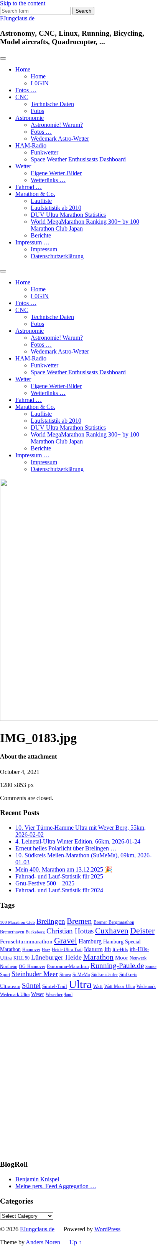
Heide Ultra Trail (67, 949)
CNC (21, 97)
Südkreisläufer (104, 974)
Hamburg (90, 941)
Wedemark (146, 986)
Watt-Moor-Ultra (119, 986)
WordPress (107, 1229)
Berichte (41, 235)
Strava (65, 974)
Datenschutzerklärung (57, 256)
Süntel (31, 985)
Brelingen (50, 921)
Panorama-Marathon (68, 966)
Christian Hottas (70, 931)
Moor (121, 958)
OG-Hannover (32, 966)
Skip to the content (22, 3)
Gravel (65, 940)
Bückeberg (35, 932)
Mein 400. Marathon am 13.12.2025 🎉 (63, 869)
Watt (98, 986)
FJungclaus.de (17, 18)
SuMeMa (81, 974)
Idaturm (93, 949)
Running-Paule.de (117, 965)
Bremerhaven (12, 932)
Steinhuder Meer (35, 974)
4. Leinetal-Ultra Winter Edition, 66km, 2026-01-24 (77, 841)
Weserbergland (59, 994)
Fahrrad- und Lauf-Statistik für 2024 (59, 890)
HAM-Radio (30, 145)
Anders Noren (43, 1242)
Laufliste (41, 201)
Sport (5, 974)
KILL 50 (21, 958)
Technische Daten (52, 104)
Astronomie (29, 118)
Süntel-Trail (54, 986)
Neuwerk (138, 958)
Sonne (150, 967)
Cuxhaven (111, 930)
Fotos (37, 111)
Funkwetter (44, 152)
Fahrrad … (28, 187)
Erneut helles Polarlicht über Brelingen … (66, 848)
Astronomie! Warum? (57, 124)
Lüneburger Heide (56, 957)
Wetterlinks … (48, 180)
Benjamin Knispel (37, 1179)
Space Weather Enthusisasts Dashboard (78, 159)
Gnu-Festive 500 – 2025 (44, 883)
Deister (142, 930)
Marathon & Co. (35, 194)
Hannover (31, 949)
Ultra (80, 984)
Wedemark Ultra (15, 994)
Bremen (79, 921)
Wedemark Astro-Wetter (60, 138)
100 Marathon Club (17, 922)
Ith (107, 949)
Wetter (23, 166)
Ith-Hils (120, 949)
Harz (46, 950)
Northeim (8, 966)
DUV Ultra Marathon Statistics (68, 214)
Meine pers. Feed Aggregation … (55, 1186)
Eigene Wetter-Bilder (56, 173)
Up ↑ (75, 1242)
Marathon (98, 957)
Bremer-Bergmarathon (114, 922)
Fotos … (25, 90)
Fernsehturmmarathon (26, 941)
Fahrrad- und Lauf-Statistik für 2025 (59, 876)
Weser (37, 994)
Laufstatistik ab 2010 (56, 207)
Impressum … (32, 242)
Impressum (44, 249)
